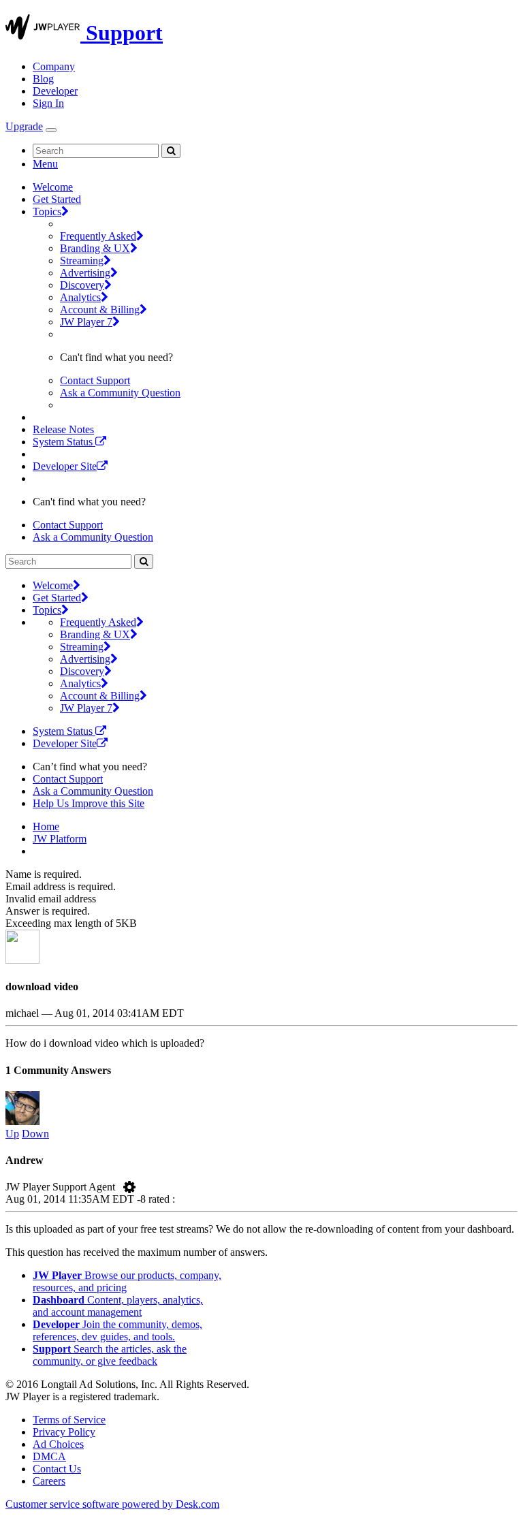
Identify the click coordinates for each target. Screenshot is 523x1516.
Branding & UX (95, 248)
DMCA (49, 1456)
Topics (47, 211)
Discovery (82, 285)
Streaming (82, 260)
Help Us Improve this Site (88, 803)
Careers (49, 1481)
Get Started (57, 199)
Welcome (53, 187)
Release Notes (63, 429)
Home (46, 826)
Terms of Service (69, 1419)
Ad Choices (58, 1444)
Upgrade (24, 126)
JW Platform (59, 838)
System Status (64, 441)
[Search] (170, 151)
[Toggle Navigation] (51, 130)
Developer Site (65, 466)
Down (35, 1133)
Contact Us (57, 1468)
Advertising (85, 273)
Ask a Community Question (120, 392)
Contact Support (95, 380)
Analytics (80, 297)
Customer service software (112, 1504)
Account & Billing (100, 309)
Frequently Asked (98, 236)
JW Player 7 (86, 322)
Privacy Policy (64, 1432)
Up (12, 1133)
